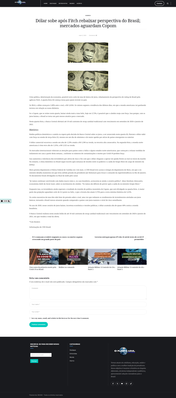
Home (45, 3)
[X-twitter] (117, 384)
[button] (159, 3)
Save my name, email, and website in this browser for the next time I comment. (60, 318)
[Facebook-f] (113, 384)
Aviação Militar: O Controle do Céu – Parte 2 (102, 268)
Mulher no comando (66, 267)
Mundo (72, 3)
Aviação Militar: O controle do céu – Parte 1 (131, 268)
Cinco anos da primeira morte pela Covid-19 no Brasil (42, 268)
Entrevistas (63, 3)
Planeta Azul (33, 395)
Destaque (53, 3)
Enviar (34, 361)
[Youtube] (122, 384)
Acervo (79, 3)
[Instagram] (126, 384)
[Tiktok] (131, 384)
